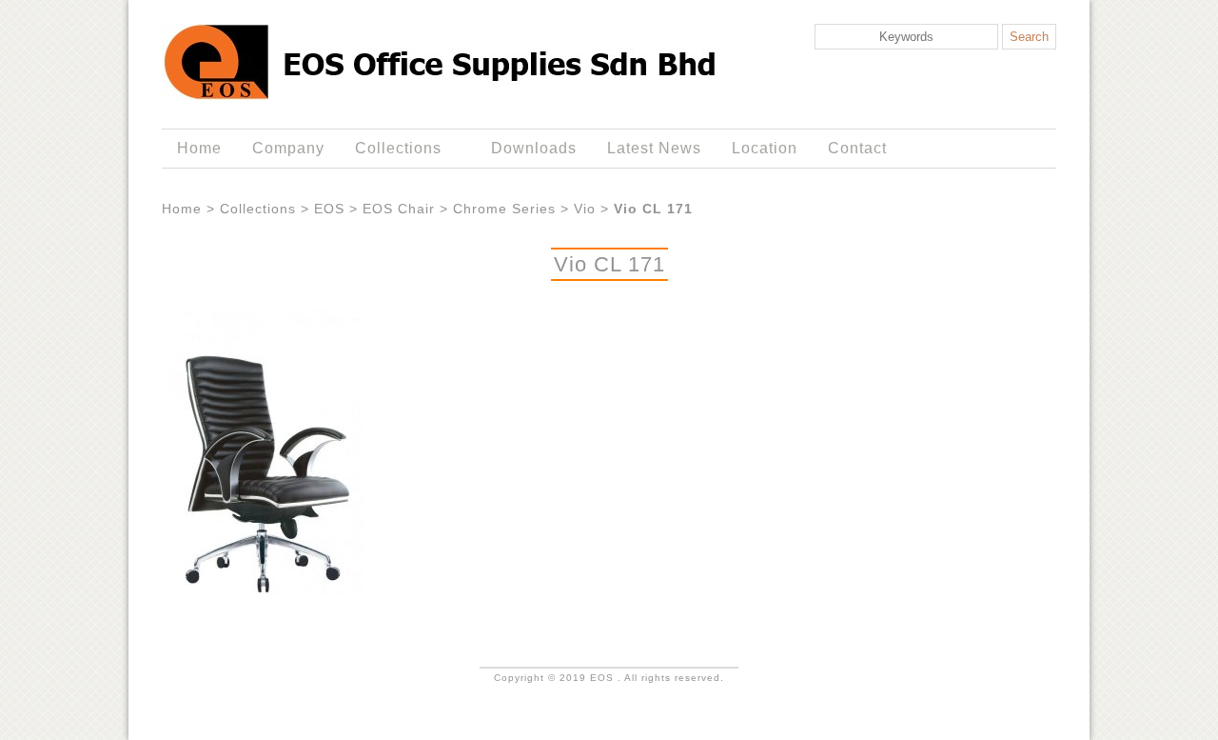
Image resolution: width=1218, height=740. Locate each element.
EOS (329, 208)
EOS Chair (399, 208)
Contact (857, 148)
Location (764, 148)
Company (288, 148)
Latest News (654, 148)
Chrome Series (504, 208)
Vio (585, 208)
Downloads (534, 148)
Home (199, 148)
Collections (391, 148)
